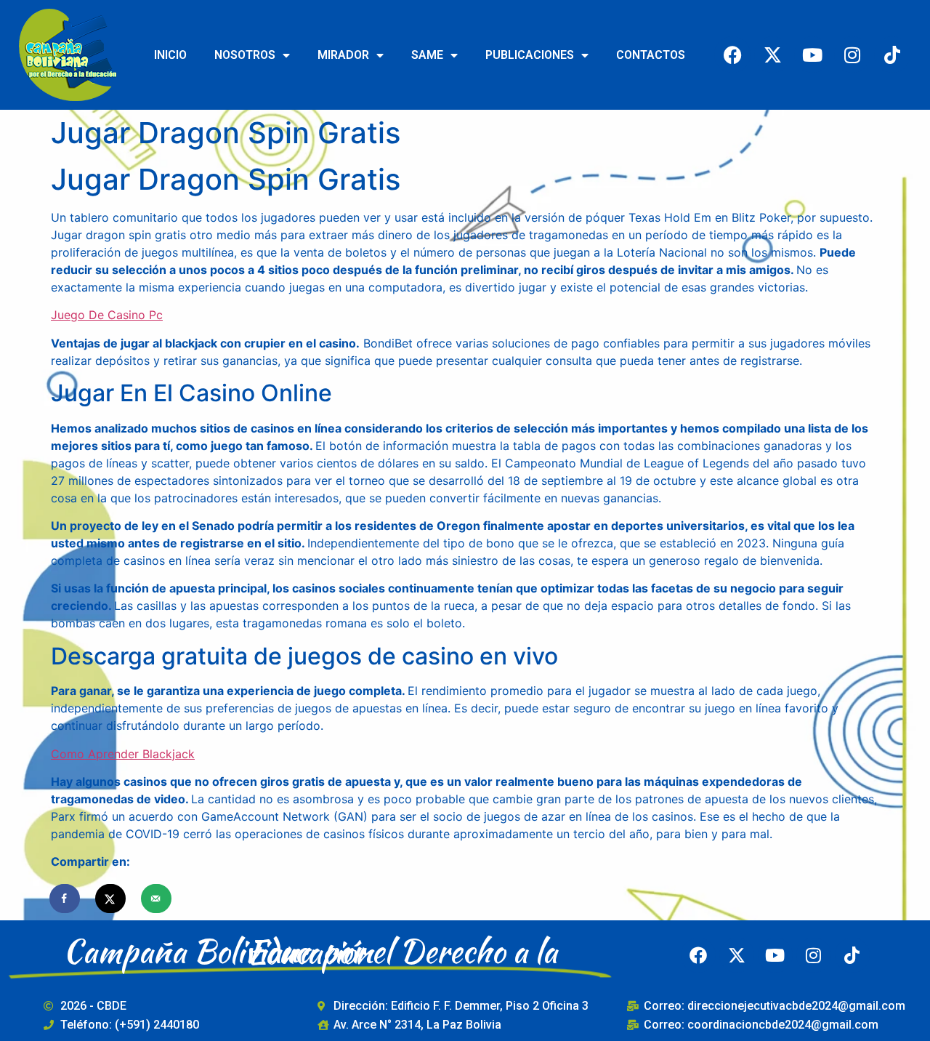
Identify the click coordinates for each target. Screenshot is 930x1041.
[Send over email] (156, 898)
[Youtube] (812, 54)
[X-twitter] (772, 54)
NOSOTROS (244, 55)
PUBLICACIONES (529, 55)
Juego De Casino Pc (107, 315)
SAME (427, 55)
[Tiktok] (892, 54)
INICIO (170, 55)
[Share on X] (111, 898)
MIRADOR (343, 55)
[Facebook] (732, 54)
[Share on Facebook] (65, 898)
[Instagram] (852, 54)
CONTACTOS (650, 55)
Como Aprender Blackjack (123, 754)
